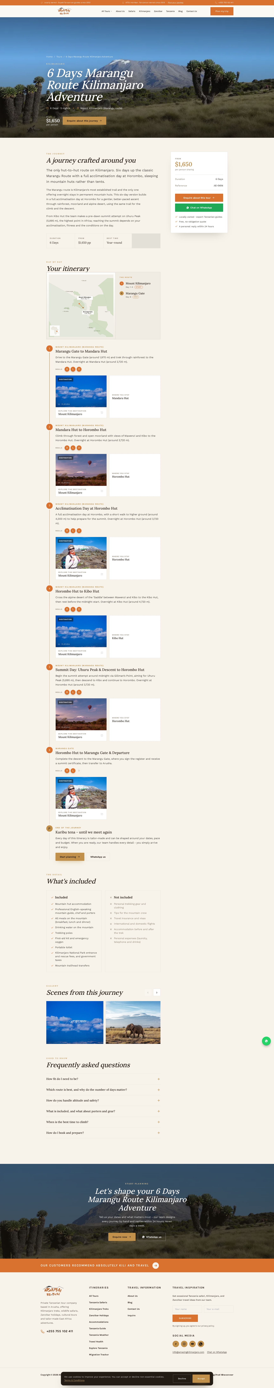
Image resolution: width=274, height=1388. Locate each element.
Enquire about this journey (82, 120)
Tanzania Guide (97, 1328)
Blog (180, 11)
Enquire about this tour (197, 197)
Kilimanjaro (144, 11)
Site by (217, 1375)
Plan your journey (175, 2)
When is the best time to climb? (67, 1122)
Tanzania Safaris (98, 1302)
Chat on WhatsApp (201, 207)
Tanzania (170, 11)
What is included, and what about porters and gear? (80, 1111)
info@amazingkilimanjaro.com (188, 1352)
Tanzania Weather (99, 1335)
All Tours (106, 11)
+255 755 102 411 (226, 2)
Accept (201, 1378)
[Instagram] (184, 1344)
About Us (120, 11)
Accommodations (98, 1322)
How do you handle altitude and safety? (72, 1100)
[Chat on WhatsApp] (266, 1041)
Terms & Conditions (74, 1380)
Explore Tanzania (98, 1348)
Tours (59, 56)
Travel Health (96, 1341)
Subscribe (185, 1318)
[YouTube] (192, 1344)
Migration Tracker (99, 1354)
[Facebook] (176, 1344)
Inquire (132, 1315)
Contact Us (191, 11)
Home (49, 56)
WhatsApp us (98, 856)
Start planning (68, 856)
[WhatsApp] (201, 1344)
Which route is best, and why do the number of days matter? (86, 1089)
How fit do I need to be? (62, 1079)
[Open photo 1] (74, 1022)
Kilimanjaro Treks (99, 1309)
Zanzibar (158, 11)
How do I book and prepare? (65, 1133)
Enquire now (120, 1237)
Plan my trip (221, 11)
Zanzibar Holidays (99, 1315)
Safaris (131, 11)
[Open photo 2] (134, 1022)
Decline (182, 1378)
